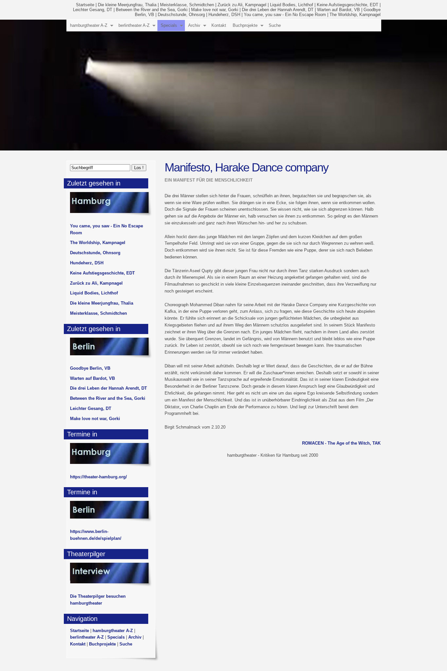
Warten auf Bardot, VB (338, 9)
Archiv (194, 25)
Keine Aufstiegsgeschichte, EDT (347, 4)
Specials (169, 25)
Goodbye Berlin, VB (90, 368)
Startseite (85, 4)
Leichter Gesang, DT (92, 9)
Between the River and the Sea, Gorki (152, 9)
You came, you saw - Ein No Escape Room (285, 14)
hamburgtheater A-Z (88, 25)
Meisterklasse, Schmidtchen (187, 4)
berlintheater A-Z (134, 25)
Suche (275, 25)
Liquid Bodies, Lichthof (291, 4)
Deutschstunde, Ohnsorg (181, 14)
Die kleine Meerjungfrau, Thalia (127, 4)
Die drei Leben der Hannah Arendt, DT (277, 9)
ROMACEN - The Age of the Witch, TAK (341, 443)
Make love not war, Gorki (214, 9)
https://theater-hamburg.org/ (98, 476)
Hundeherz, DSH (224, 14)
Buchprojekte (245, 25)
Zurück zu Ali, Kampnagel (242, 4)
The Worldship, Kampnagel (355, 14)
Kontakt (218, 25)
